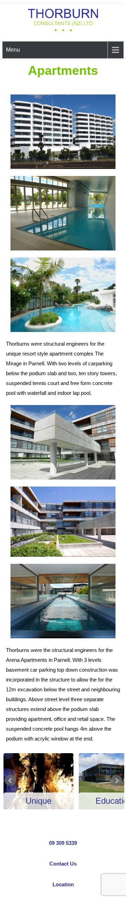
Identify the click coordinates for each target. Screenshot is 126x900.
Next (116, 780)
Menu (13, 50)
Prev (10, 780)
